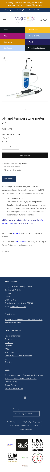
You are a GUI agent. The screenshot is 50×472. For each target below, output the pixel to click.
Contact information (26, 429)
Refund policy (38, 425)
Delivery (8, 339)
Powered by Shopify (25, 422)
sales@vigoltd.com (18, 306)
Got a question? (9, 179)
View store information (13, 170)
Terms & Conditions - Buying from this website (24, 375)
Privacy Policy (11, 382)
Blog (6, 359)
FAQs (7, 349)
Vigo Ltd (15, 422)
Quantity (5, 142)
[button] (4, 19)
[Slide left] (2, 106)
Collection (9, 342)
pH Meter (16, 233)
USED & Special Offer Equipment (18, 355)
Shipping (4, 138)
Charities (8, 362)
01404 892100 (27, 303)
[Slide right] (2, 113)
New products (10, 352)
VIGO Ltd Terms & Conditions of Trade (21, 378)
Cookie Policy (10, 385)
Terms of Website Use (14, 388)
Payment (8, 346)
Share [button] (7, 251)
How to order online (13, 336)
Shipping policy (38, 422)
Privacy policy (14, 425)
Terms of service (26, 425)
